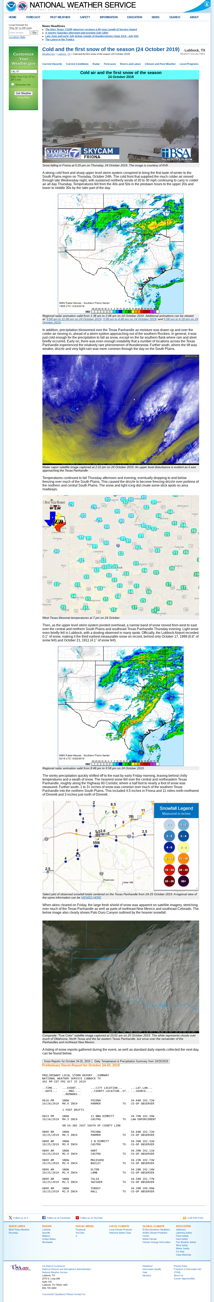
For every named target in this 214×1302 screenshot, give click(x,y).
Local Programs (189, 64)
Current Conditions (77, 64)
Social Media (85, 1226)
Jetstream (181, 1229)
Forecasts (110, 64)
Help (145, 1272)
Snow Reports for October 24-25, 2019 (67, 1061)
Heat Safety (182, 1238)
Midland (46, 1235)
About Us (178, 1275)
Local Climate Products (120, 1229)
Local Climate (119, 1226)
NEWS (155, 17)
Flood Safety (182, 1235)
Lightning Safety (184, 1232)
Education (183, 1226)
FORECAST (33, 17)
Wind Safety (182, 1245)
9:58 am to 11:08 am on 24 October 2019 (74, 319)
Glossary (147, 1275)
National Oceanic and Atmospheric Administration (66, 1269)
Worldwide (47, 1242)
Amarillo (46, 1232)
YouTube (80, 1232)
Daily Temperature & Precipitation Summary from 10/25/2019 (131, 1061)
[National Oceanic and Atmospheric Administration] (10, 6)
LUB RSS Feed (194, 1218)
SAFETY (85, 17)
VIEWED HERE (91, 897)
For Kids (180, 1251)
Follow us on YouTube (91, 1218)
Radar (96, 64)
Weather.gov (48, 54)
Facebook (80, 1229)
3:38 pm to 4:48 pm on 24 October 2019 (129, 319)
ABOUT (194, 17)
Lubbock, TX (63, 54)
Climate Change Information (157, 1242)
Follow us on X (20, 1218)
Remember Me (23, 84)
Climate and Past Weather (160, 64)
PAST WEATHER (60, 17)
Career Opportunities (184, 1278)
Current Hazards (52, 64)
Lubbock (46, 1229)
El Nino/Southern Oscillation (156, 1229)
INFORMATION (108, 17)
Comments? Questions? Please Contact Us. (64, 1294)
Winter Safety (182, 1248)
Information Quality (152, 1269)
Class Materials (183, 1254)
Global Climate (153, 1226)
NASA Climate (150, 1238)
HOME (13, 17)
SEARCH (174, 17)
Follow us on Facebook (58, 1218)
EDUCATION (134, 17)
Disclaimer (148, 1265)
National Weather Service (55, 1272)
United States (49, 1238)
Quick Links (17, 1226)
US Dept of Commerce (53, 1265)
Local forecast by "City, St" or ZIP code (20, 26)
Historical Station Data (120, 1232)
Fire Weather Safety (186, 1242)
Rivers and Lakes (130, 64)
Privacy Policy (23, 97)
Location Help (17, 37)
